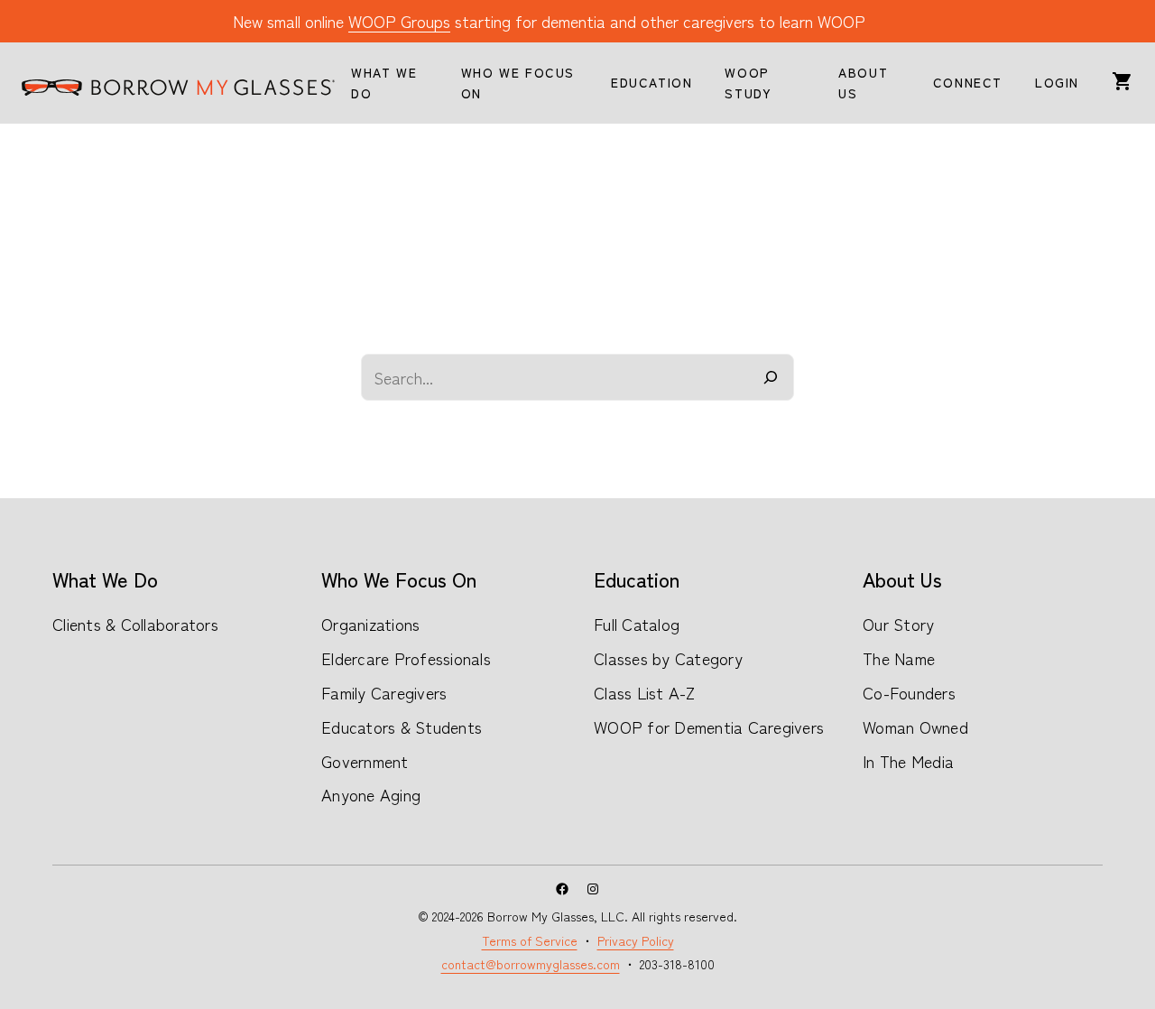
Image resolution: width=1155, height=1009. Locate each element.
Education (636, 578)
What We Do (105, 578)
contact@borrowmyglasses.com (530, 964)
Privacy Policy (635, 940)
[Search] (771, 377)
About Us (902, 578)
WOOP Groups (399, 20)
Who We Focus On (398, 578)
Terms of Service (530, 940)
